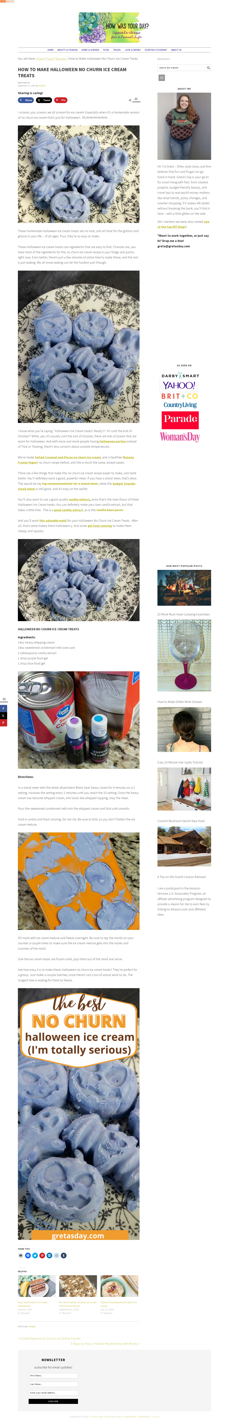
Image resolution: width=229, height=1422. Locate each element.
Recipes (32, 1326)
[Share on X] (3, 715)
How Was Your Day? (114, 26)
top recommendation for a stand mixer (70, 484)
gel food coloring (100, 526)
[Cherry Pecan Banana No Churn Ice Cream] (119, 1286)
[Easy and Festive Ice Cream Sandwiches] (37, 1286)
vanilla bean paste (109, 510)
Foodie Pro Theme (101, 1416)
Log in (155, 1416)
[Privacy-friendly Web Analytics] (7, 5)
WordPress (144, 1416)
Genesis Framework (126, 1416)
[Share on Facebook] (3, 708)
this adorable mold (53, 520)
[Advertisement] (184, 306)
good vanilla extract (68, 510)
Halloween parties (112, 441)
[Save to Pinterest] (3, 723)
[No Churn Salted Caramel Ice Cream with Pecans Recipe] (78, 1286)
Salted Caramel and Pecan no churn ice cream (68, 457)
